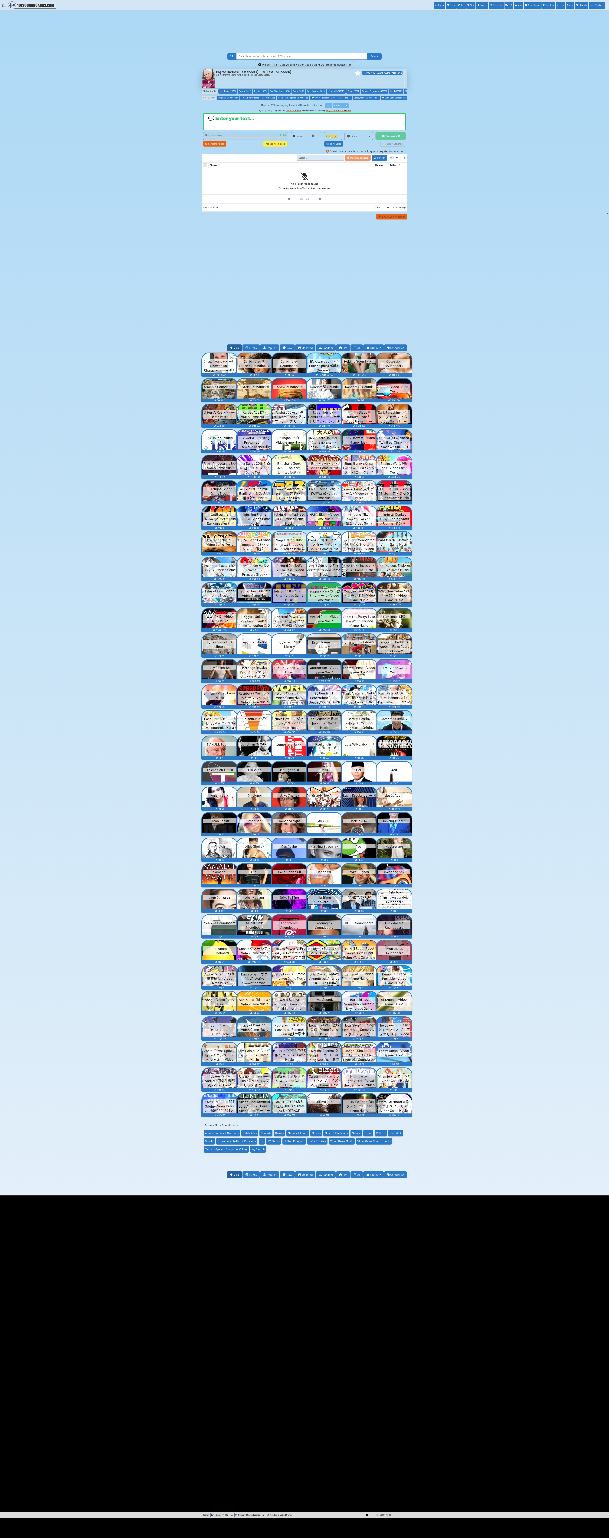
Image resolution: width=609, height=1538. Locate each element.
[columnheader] (291, 165)
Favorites (549, 5)
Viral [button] (236, 348)
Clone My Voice (333, 143)
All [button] (358, 348)
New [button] (289, 348)
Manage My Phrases (275, 143)
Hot (462, 5)
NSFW (374, 348)
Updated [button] (307, 348)
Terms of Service (293, 110)
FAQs (329, 105)
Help (562, 5)
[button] (358, 73)
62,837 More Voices (214, 143)
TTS (510, 5)
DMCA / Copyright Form (393, 216)
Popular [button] (272, 348)
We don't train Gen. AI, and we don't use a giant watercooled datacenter (306, 64)
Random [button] (328, 348)
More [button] (569, 5)
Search (441, 5)
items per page (399, 207)
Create (533, 5)
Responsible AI (340, 105)
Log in (371, 151)
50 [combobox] (378, 207)
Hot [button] (345, 348)
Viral (472, 5)
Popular (483, 5)
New (520, 5)
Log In (596, 5)
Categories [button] (397, 348)
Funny (452, 5)
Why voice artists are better (338, 110)
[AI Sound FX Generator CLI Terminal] (232, 1515)
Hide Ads (583, 5)
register (384, 151)
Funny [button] (253, 348)
